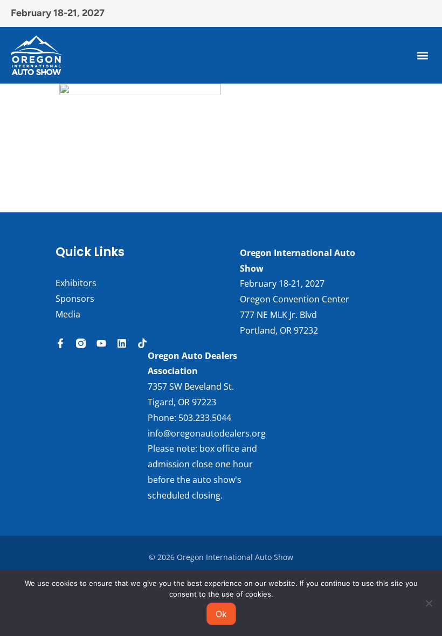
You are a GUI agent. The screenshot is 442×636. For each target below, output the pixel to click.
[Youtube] (101, 343)
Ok (221, 614)
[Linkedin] (122, 343)
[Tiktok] (142, 343)
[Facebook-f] (60, 343)
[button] (422, 55)
